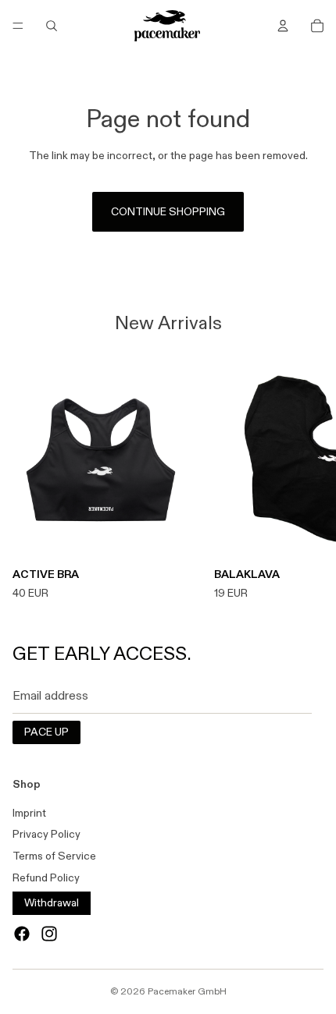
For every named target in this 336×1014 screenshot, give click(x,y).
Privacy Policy (46, 833)
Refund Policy (46, 877)
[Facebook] (22, 933)
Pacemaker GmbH (187, 991)
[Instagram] (49, 933)
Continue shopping (168, 211)
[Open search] (51, 26)
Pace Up (46, 731)
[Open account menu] (283, 26)
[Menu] (18, 26)
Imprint (29, 812)
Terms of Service (54, 855)
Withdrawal (51, 902)
